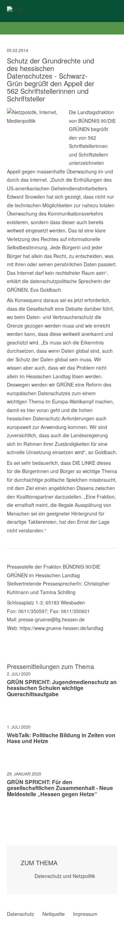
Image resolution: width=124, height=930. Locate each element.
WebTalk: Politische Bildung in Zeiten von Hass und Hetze (61, 738)
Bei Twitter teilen (18, 814)
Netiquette (53, 913)
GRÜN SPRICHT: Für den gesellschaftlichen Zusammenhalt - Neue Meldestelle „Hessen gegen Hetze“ (60, 788)
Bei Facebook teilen (9, 814)
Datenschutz (20, 913)
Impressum (85, 913)
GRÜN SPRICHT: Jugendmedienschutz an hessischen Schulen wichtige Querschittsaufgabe (62, 688)
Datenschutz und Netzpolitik (64, 875)
